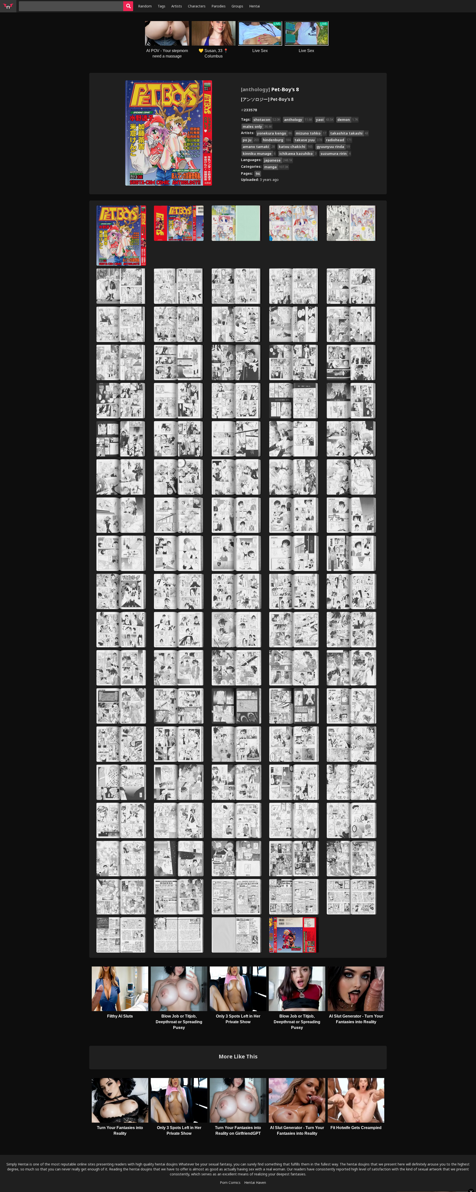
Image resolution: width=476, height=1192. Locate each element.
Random (145, 6)
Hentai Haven (255, 1182)
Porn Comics (230, 1182)
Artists (176, 6)
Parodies (218, 6)
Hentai (254, 6)
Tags (161, 6)
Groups (237, 6)
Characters (197, 6)
